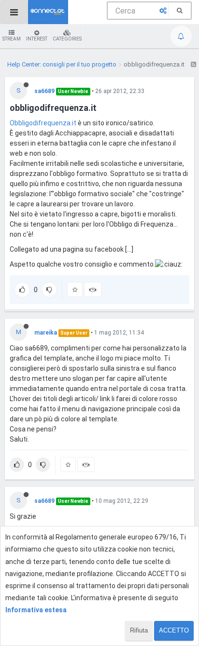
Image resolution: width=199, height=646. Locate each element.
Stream (11, 38)
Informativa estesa (36, 610)
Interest (36, 38)
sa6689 (44, 91)
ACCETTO (174, 630)
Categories (67, 38)
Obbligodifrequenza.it (43, 123)
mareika (45, 332)
